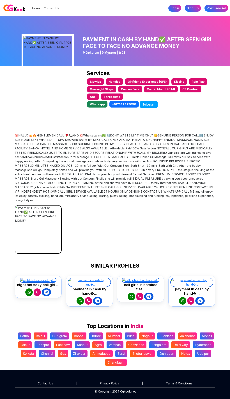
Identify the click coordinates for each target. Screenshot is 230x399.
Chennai (47, 353)
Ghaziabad (136, 345)
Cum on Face (130, 89)
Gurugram (59, 336)
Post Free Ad (216, 8)
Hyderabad (203, 345)
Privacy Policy (109, 383)
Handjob (114, 81)
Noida (185, 353)
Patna (24, 336)
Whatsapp (97, 104)
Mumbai (114, 336)
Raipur (40, 336)
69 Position (190, 89)
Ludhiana (166, 336)
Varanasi (115, 345)
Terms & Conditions (179, 383)
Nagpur (147, 336)
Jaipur (25, 345)
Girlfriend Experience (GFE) (147, 81)
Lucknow (63, 345)
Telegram (148, 104)
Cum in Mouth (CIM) (161, 89)
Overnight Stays (102, 89)
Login (175, 8)
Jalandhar (187, 336)
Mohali (207, 336)
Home (37, 8)
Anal (93, 97)
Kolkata (28, 353)
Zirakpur (79, 353)
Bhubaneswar (142, 353)
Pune (130, 336)
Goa (63, 353)
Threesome (112, 97)
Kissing (179, 81)
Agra (98, 345)
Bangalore (158, 345)
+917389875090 (124, 104)
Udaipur (203, 353)
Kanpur (82, 345)
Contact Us (51, 8)
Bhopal (79, 336)
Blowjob (95, 81)
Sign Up (193, 8)
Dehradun (167, 353)
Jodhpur (43, 345)
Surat (121, 353)
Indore (96, 336)
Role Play (198, 81)
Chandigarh (116, 362)
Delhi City (180, 345)
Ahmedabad (101, 353)
